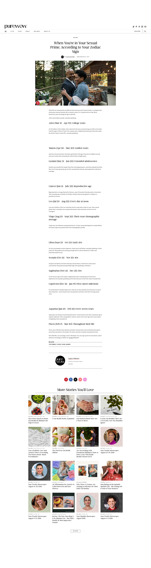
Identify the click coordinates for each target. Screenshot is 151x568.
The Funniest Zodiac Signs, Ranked (60, 344)
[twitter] (75, 379)
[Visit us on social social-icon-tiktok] (133, 26)
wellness (37, 31)
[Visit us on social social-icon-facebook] (139, 26)
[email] (3, 37)
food (20, 31)
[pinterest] (38, 103)
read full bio (70, 363)
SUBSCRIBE (137, 31)
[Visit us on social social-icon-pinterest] (136, 26)
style (12, 31)
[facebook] (71, 379)
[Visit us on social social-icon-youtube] (145, 27)
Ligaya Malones (70, 56)
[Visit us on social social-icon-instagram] (142, 27)
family (28, 31)
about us (47, 31)
